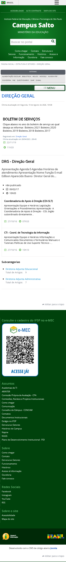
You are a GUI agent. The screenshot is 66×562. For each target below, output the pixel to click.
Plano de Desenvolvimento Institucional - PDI (23, 439)
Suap (32, 80)
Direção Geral (21, 136)
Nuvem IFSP (52, 76)
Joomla (53, 548)
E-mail (38, 80)
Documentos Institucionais (14, 417)
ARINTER (6, 391)
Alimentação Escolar (11, 76)
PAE (13, 80)
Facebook (6, 491)
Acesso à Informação (11, 471)
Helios (35, 76)
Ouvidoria (32, 57)
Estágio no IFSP (9, 421)
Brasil (10, 2)
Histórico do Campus (12, 428)
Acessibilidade (17, 11)
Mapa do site (50, 11)
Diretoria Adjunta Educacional (22, 269)
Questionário (23, 80)
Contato (35, 51)
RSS (3, 502)
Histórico (41, 54)
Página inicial (7, 64)
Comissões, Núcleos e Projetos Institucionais (23, 399)
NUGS (4, 436)
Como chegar (21, 51)
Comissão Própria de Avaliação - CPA (19, 395)
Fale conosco (47, 57)
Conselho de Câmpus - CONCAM (17, 410)
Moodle (43, 76)
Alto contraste (33, 11)
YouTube (6, 499)
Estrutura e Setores (25, 64)
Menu (51, 88)
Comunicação (8, 406)
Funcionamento (26, 54)
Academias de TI (9, 388)
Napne (5, 432)
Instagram (7, 495)
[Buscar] (53, 42)
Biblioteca (26, 76)
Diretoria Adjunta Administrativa (23, 279)
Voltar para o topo (54, 304)
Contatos (6, 413)
